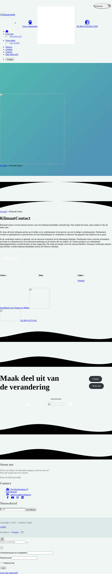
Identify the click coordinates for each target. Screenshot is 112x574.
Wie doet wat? (16, 36)
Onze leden (10, 40)
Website (81, 280)
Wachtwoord (5, 558)
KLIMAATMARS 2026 (87, 26)
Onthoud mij (8, 563)
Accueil (3, 165)
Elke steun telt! (11, 54)
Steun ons (96, 386)
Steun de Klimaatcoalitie (10, 477)
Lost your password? (9, 573)
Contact (8, 52)
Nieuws (8, 47)
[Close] (2, 539)
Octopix (15, 532)
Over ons (9, 34)
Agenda (8, 49)
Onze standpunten (30, 26)
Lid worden (15, 43)
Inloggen (10, 59)
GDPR (3, 527)
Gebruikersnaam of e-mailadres (13, 553)
